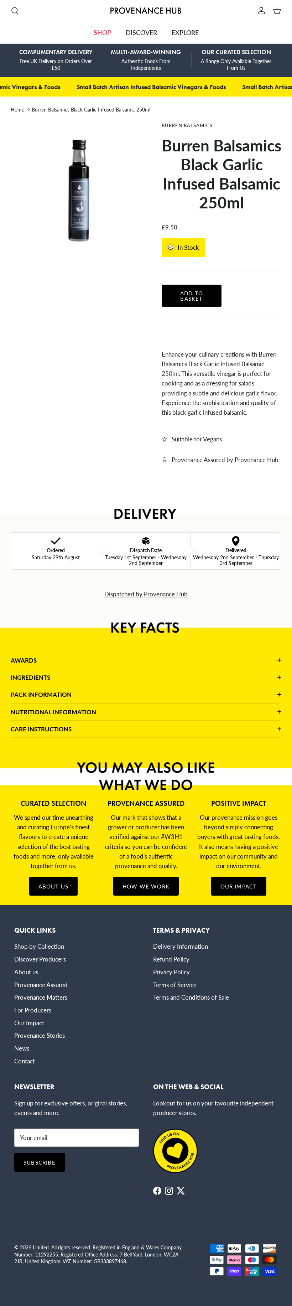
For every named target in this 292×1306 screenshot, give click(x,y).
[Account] (260, 10)
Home (17, 109)
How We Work (146, 886)
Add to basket (191, 295)
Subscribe (40, 1162)
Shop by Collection (39, 946)
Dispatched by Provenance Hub (146, 594)
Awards (24, 660)
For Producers (32, 1010)
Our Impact (238, 886)
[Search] (15, 10)
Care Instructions (41, 729)
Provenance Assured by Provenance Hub (225, 459)
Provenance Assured (41, 984)
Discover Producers (40, 959)
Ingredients (30, 677)
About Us (53, 886)
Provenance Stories (39, 1035)
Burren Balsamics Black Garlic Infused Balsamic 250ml (91, 109)
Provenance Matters (40, 997)
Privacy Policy (171, 972)
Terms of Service (175, 984)
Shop (102, 32)
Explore (185, 32)
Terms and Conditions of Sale (191, 997)
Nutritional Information (53, 712)
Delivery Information (180, 946)
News (21, 1048)
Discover (141, 32)
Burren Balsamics (187, 125)
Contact (24, 1061)
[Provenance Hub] (146, 10)
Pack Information (41, 694)
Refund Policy (171, 959)
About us (26, 972)
